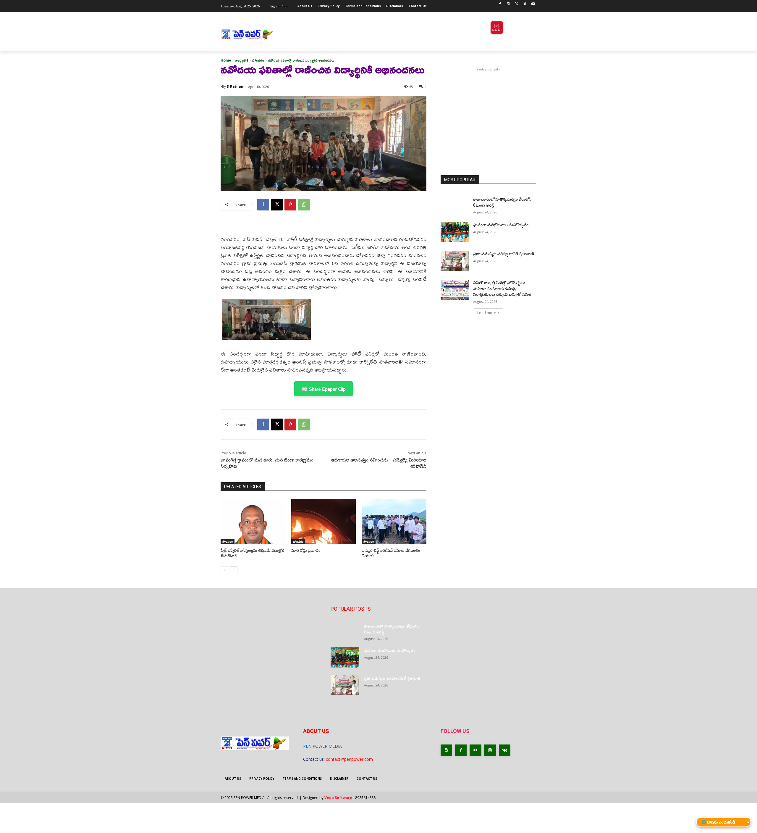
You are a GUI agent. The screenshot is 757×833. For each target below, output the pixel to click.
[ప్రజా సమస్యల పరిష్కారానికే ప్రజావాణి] (455, 261)
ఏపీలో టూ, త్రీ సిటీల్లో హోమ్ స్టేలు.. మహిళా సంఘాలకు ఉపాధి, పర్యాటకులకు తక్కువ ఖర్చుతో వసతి (502, 288)
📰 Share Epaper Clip (323, 389)
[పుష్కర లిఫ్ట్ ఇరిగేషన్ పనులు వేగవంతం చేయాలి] (394, 521)
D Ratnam (235, 86)
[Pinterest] (290, 204)
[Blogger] (446, 750)
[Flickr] (475, 750)
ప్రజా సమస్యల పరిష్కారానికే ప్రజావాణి (503, 253)
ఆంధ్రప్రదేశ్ (241, 60)
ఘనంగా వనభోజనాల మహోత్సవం (500, 224)
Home (226, 60)
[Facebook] (500, 4)
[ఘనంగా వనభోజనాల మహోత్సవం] (455, 232)
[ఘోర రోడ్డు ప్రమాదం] (323, 521)
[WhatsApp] (304, 204)
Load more (486, 312)
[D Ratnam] (221, 86)
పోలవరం (258, 60)
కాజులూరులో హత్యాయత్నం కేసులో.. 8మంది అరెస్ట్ (391, 629)
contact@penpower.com (349, 759)
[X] (516, 4)
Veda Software (338, 797)
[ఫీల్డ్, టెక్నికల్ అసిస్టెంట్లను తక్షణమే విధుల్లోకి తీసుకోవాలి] (253, 521)
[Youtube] (533, 4)
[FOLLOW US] (488, 739)
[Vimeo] (524, 4)
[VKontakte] (504, 750)
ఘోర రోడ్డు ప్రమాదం (306, 550)
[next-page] (233, 570)
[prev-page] (224, 570)
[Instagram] (508, 4)
